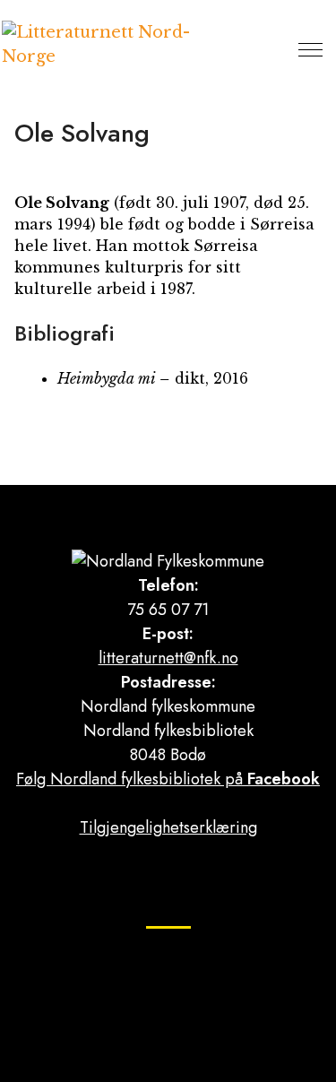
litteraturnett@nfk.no (168, 658)
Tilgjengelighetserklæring (168, 827)
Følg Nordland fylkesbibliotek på (168, 779)
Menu (310, 49)
